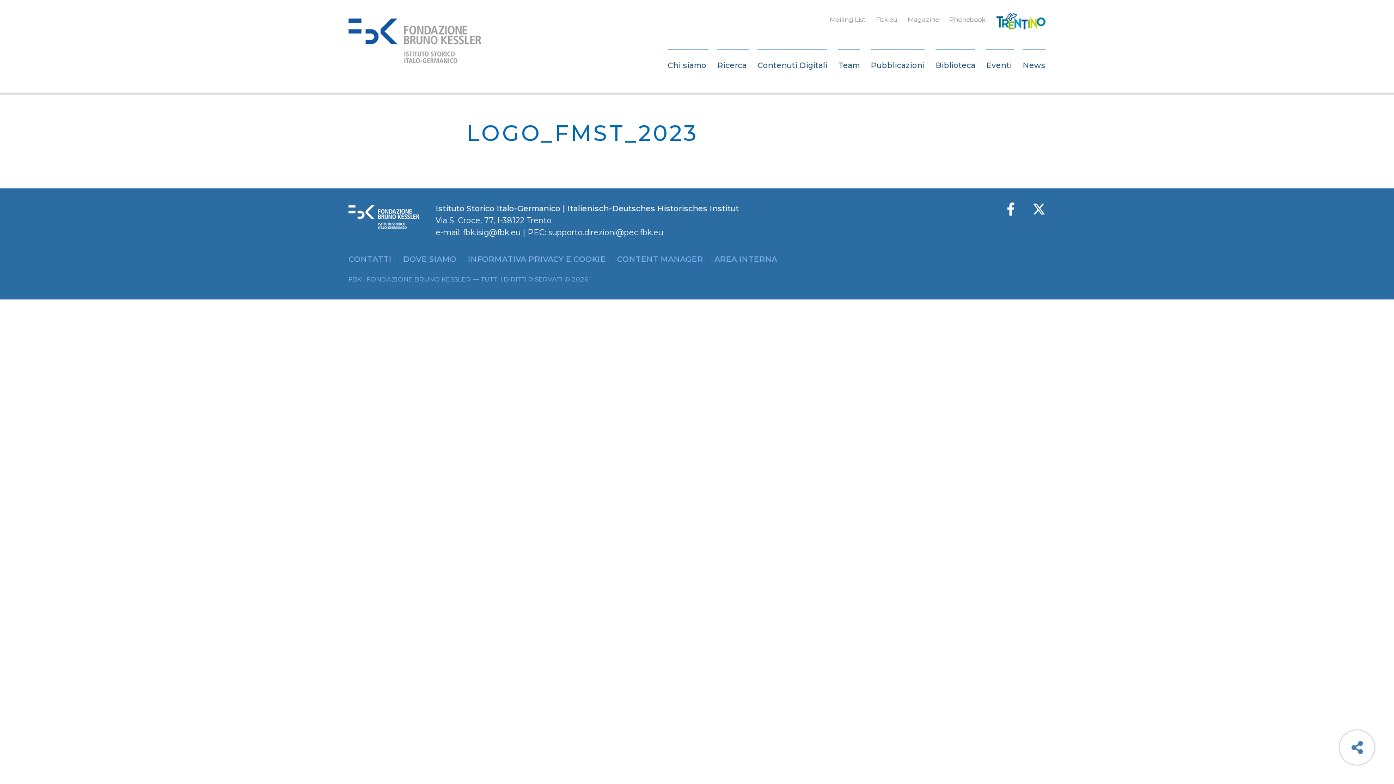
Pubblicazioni (898, 65)
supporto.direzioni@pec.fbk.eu (605, 232)
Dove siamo (429, 259)
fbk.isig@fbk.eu (492, 232)
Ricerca (732, 65)
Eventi (999, 65)
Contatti (370, 259)
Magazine (923, 19)
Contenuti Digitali (792, 65)
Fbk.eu (886, 19)
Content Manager (660, 259)
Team (849, 65)
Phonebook (967, 19)
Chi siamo (687, 65)
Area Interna (745, 259)
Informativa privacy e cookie (537, 259)
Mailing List (848, 19)
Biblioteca (955, 65)
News (1034, 65)
